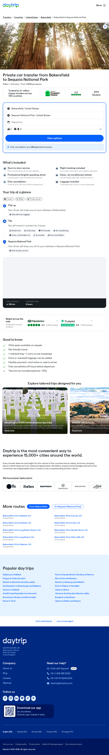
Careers (7, 678)
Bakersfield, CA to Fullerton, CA (17, 544)
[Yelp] (33, 698)
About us (7, 668)
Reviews (96, 94)
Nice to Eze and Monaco (66, 578)
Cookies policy (21, 744)
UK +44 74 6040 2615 (61, 678)
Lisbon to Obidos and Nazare (68, 601)
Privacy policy (34, 744)
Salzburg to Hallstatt (12, 574)
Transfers (7, 17)
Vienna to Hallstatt (11, 590)
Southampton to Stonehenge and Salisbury (22, 586)
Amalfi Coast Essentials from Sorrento (20, 593)
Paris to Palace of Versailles (67, 586)
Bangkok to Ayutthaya (65, 597)
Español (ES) (22, 732)
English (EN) (7, 732)
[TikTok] (28, 698)
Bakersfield (46, 17)
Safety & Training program (52, 744)
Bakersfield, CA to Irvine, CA (67, 523)
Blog (5, 673)
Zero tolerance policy (73, 744)
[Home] (11, 5)
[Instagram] (11, 698)
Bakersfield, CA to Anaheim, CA (17, 523)
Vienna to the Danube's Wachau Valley (72, 593)
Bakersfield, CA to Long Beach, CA (18, 537)
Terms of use (8, 744)
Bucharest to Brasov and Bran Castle (19, 597)
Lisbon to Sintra (62, 590)
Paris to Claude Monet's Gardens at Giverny (74, 574)
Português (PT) (67, 732)
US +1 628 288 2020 (60, 673)
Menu (99, 5)
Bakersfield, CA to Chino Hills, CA (69, 537)
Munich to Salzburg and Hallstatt (69, 582)
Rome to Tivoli (9, 601)
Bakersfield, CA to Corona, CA (68, 516)
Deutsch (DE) (37, 732)
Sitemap (7, 683)
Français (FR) (52, 732)
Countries (18, 17)
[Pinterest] (22, 698)
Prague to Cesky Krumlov (14, 578)
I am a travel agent (65, 621)
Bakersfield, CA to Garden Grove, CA (71, 530)
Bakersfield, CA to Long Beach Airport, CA (22, 530)
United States (32, 17)
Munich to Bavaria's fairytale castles (19, 582)
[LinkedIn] (16, 698)
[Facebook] (5, 698)
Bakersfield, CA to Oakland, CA (17, 516)
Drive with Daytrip (44, 621)
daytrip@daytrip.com (61, 683)
